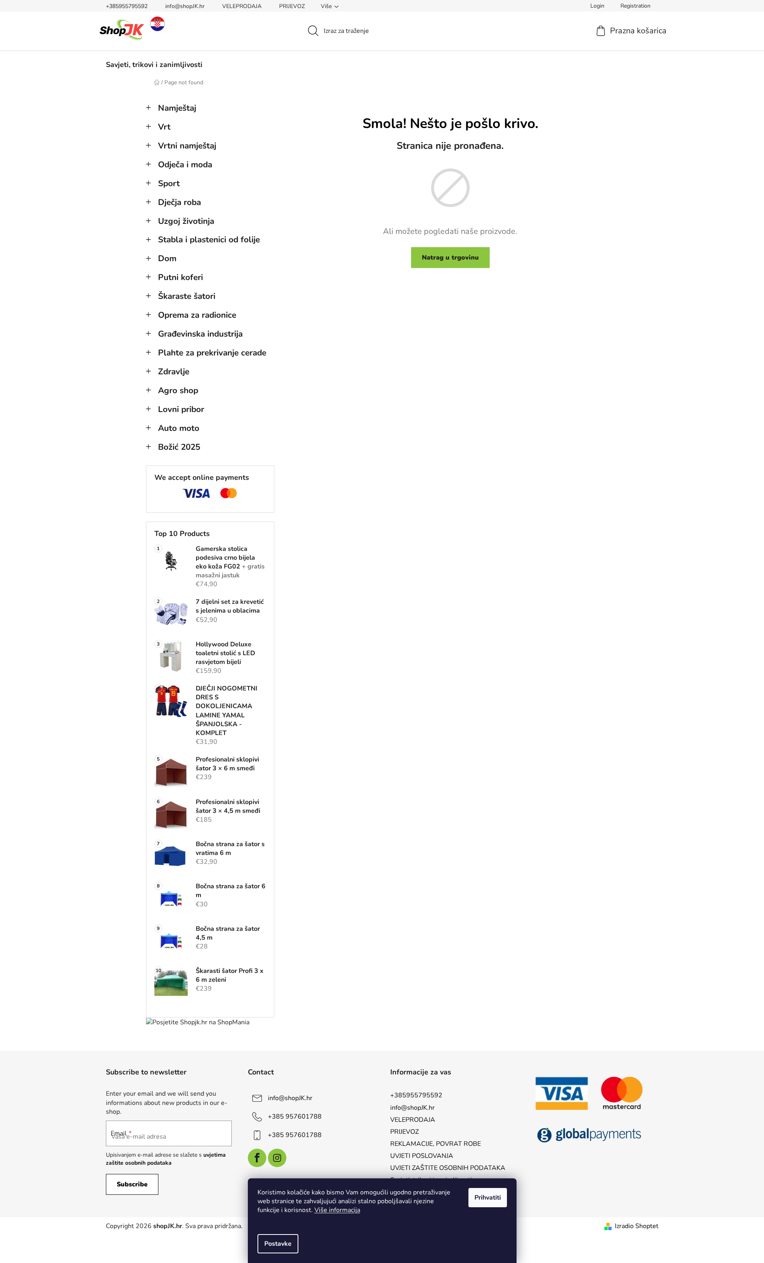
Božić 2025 (179, 447)
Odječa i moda (185, 164)
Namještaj (177, 108)
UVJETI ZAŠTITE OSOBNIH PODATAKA (447, 1168)
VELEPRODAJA (241, 6)
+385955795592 (127, 6)
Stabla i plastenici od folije (209, 239)
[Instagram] (277, 1158)
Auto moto (178, 428)
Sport (169, 183)
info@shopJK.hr (185, 6)
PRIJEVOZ (292, 6)
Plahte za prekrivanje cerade (212, 352)
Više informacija (337, 1210)
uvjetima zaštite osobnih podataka (166, 1159)
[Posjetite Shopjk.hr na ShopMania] (197, 1022)
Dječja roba (179, 202)
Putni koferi (180, 277)
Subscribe (132, 1184)
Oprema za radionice (197, 315)
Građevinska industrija (200, 333)
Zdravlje (173, 371)
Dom (167, 258)
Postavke (278, 1243)
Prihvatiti (487, 1197)
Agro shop (178, 390)
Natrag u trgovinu (450, 257)
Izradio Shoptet (637, 1226)
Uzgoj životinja (186, 221)
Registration (635, 6)
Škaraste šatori (186, 296)
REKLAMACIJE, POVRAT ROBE (435, 1143)
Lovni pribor (181, 409)
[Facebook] (257, 1158)
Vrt (164, 126)
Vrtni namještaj (187, 145)
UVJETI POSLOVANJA (421, 1155)
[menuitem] (154, 64)
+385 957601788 (295, 1116)
